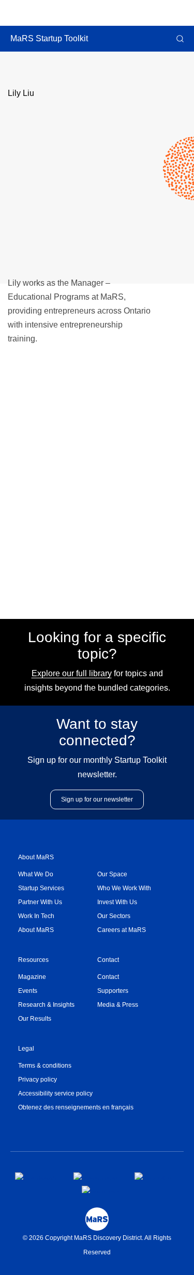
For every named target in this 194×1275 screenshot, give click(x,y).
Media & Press (117, 1004)
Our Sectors (113, 916)
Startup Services (41, 888)
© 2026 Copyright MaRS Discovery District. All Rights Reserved (97, 1245)
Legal (26, 1048)
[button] (179, 39)
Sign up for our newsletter (97, 799)
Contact (108, 959)
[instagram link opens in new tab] (95, 1176)
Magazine (32, 976)
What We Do (35, 874)
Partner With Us (40, 902)
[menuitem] (57, 874)
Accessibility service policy (55, 1093)
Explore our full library (72, 673)
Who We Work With (124, 888)
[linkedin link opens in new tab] (153, 1176)
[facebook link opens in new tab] (36, 1176)
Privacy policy (37, 1079)
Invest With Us (117, 902)
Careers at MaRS (121, 930)
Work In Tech (36, 916)
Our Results (34, 1018)
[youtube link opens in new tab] (101, 1189)
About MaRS (36, 857)
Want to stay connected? (97, 732)
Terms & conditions (44, 1065)
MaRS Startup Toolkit (49, 38)
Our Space (112, 874)
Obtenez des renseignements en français (75, 1107)
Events (27, 990)
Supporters (112, 990)
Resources (33, 959)
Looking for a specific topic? (97, 645)
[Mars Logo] (97, 1219)
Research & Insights (46, 1004)
